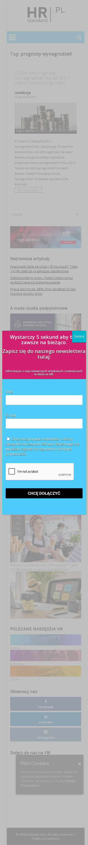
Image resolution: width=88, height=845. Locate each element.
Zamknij (79, 336)
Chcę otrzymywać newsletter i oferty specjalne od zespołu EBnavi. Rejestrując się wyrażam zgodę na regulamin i (42, 446)
